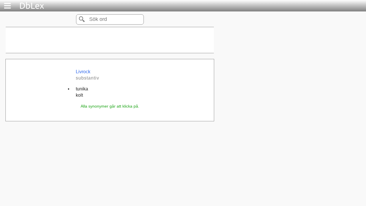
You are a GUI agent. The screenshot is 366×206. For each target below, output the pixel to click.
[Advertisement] (110, 40)
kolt (79, 95)
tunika (82, 88)
